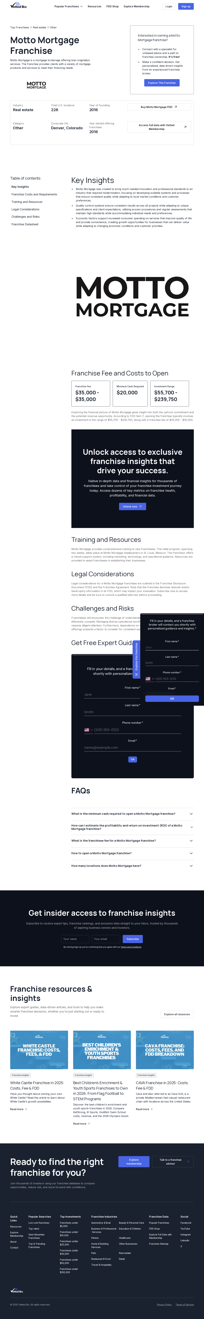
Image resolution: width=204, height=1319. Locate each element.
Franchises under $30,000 (69, 1252)
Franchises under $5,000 (69, 1224)
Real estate (125, 1253)
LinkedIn (185, 1240)
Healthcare (125, 1238)
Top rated (34, 1228)
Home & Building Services (100, 1245)
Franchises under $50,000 (69, 1261)
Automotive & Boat (101, 1222)
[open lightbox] (132, 296)
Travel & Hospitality (101, 1264)
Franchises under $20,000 (69, 1243)
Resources (94, 6)
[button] (68, 6)
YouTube (185, 1228)
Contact (14, 1247)
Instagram (186, 1234)
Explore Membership (136, 6)
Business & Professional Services (103, 1230)
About (13, 1241)
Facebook (186, 1222)
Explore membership (134, 1161)
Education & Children (130, 1228)
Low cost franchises (39, 1222)
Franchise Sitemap (158, 1243)
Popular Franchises (159, 1222)
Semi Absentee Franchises (36, 1236)
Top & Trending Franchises (37, 1245)
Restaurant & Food (101, 1259)
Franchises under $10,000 (69, 1234)
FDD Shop (112, 6)
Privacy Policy (164, 1304)
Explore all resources (177, 1014)
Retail (122, 1259)
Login (169, 6)
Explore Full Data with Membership (160, 1236)
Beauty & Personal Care (131, 1222)
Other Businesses (128, 1243)
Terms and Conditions (131, 947)
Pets (93, 1253)
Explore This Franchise (162, 82)
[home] (18, 5)
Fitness (95, 1238)
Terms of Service (185, 1304)
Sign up (186, 6)
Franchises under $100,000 (69, 1271)
